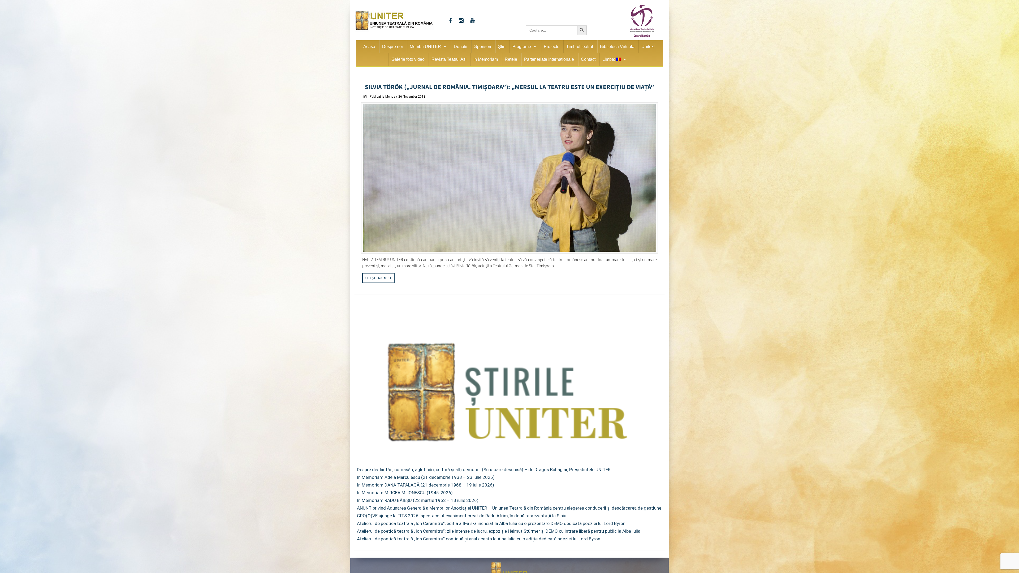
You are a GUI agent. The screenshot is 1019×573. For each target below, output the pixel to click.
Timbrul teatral (579, 46)
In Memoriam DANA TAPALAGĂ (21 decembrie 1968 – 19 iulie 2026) (425, 483)
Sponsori (482, 46)
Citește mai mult (378, 276)
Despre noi (392, 46)
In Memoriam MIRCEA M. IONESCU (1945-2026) (405, 491)
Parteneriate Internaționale (549, 59)
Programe (521, 46)
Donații (460, 46)
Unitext (648, 46)
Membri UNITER (425, 46)
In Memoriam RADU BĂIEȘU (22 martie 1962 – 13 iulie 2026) (417, 498)
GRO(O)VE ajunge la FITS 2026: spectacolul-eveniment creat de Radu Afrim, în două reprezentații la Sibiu (461, 514)
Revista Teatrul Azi (449, 59)
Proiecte (551, 46)
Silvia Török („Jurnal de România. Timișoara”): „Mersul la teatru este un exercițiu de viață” (509, 86)
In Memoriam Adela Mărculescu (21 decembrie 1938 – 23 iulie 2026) (426, 475)
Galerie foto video (408, 59)
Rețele (511, 59)
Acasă (369, 46)
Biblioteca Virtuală (617, 46)
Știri (502, 46)
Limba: (609, 59)
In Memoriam (485, 59)
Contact (588, 59)
